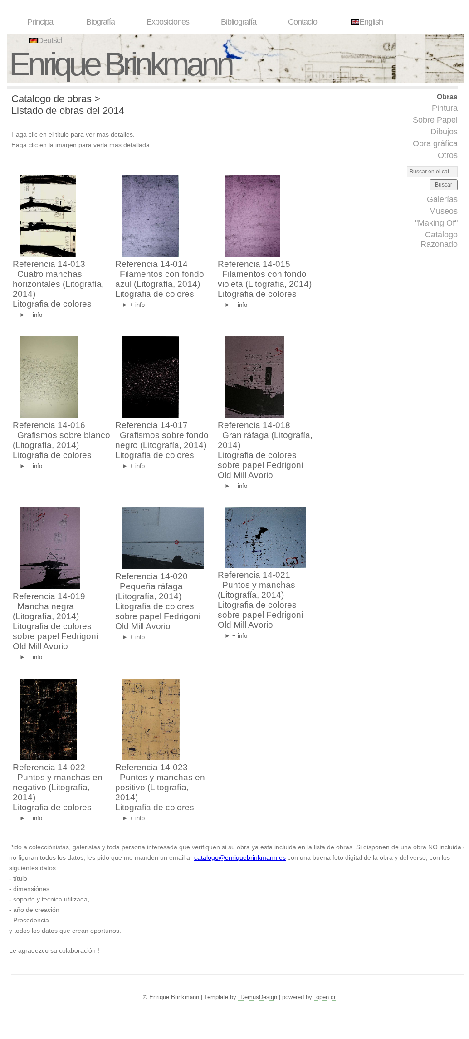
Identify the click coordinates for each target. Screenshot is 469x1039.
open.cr (326, 997)
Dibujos (444, 131)
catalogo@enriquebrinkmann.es (240, 857)
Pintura (445, 108)
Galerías (442, 199)
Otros (448, 155)
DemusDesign (258, 997)
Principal (40, 21)
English (371, 21)
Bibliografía (238, 21)
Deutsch (51, 40)
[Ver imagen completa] (45, 254)
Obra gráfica (435, 143)
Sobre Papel (435, 119)
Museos (443, 211)
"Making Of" (436, 222)
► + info (31, 314)
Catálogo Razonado (439, 239)
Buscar (443, 185)
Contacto (302, 21)
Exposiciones (168, 21)
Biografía (100, 21)
